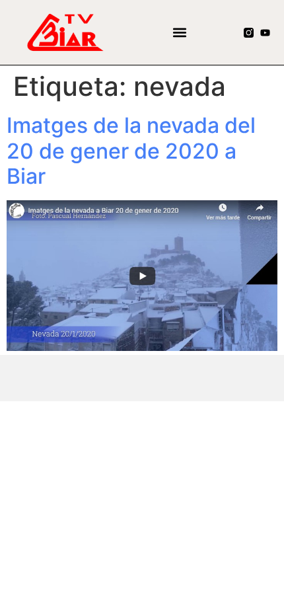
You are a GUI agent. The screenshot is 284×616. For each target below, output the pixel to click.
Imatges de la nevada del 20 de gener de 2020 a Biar (131, 150)
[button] (180, 33)
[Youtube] (265, 33)
